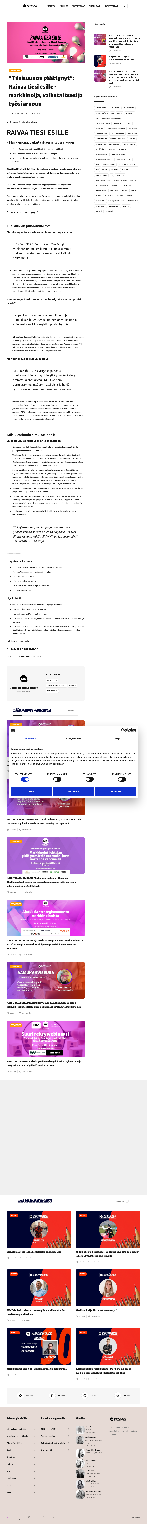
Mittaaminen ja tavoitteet (128, 165)
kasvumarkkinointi (117, 134)
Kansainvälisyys (101, 134)
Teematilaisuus (52, 691)
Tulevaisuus (109, 196)
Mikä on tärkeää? (109, 165)
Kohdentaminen (101, 139)
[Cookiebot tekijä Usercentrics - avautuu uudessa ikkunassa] (123, 730)
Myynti (104, 170)
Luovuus (112, 149)
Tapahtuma (127, 185)
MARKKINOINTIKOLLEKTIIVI (17, 1517)
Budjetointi (130, 113)
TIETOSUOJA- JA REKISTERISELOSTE (55, 1517)
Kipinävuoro (132, 134)
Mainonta (122, 149)
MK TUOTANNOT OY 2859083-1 (15, 1519)
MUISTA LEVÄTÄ (35, 1517)
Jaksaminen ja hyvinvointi (116, 129)
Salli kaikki (115, 791)
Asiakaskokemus (128, 108)
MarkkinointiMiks (102, 154)
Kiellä (31, 791)
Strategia (133, 180)
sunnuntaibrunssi (102, 185)
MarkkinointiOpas (118, 154)
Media (98, 165)
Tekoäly (124, 190)
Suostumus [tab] (30, 738)
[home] (31, 6)
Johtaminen (133, 129)
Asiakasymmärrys (102, 113)
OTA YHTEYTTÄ (136, 1518)
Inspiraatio (99, 129)
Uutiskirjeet (100, 201)
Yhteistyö (99, 211)
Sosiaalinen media (120, 180)
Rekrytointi (120, 175)
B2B (112, 113)
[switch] (57, 779)
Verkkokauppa (100, 206)
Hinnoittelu (118, 123)
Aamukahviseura (101, 108)
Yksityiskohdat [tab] (73, 738)
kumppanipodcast (129, 144)
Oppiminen (114, 170)
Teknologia (114, 190)
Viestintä (126, 206)
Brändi (119, 113)
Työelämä (119, 196)
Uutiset (129, 196)
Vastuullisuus (133, 201)
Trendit (98, 196)
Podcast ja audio (101, 175)
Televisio (134, 190)
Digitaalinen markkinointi (56, 686)
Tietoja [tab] (116, 738)
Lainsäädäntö (101, 149)
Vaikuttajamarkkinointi (116, 201)
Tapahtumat (15, 71)
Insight (128, 123)
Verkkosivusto (114, 206)
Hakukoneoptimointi (103, 123)
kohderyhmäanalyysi (117, 139)
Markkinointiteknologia (104, 160)
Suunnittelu (116, 185)
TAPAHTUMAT (78, 6)
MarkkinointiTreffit (124, 160)
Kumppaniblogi (114, 144)
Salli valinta (73, 791)
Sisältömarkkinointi (103, 180)
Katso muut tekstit (23, 692)
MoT (97, 170)
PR (111, 175)
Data (97, 118)
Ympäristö (109, 211)
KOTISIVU (51, 6)
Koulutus (132, 139)
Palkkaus (72, 686)
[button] (63, 6)
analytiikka (115, 108)
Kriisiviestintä (52, 681)
